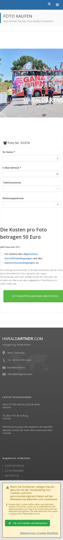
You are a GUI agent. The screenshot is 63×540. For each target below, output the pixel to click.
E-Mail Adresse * (12, 167)
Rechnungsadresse (13, 198)
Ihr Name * (9, 152)
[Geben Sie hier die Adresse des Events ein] (31, 204)
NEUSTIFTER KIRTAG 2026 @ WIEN (21, 404)
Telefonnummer (12, 182)
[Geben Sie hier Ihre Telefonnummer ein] (31, 189)
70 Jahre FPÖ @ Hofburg (15, 415)
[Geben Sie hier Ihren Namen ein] (31, 158)
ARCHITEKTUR (12, 475)
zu (22, 262)
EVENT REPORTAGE (14, 465)
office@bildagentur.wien (19, 374)
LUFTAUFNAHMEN (14, 470)
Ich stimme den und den (23, 256)
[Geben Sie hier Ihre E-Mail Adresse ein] (31, 174)
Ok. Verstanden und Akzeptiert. (30, 523)
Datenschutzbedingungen (20, 262)
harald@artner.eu (16, 367)
